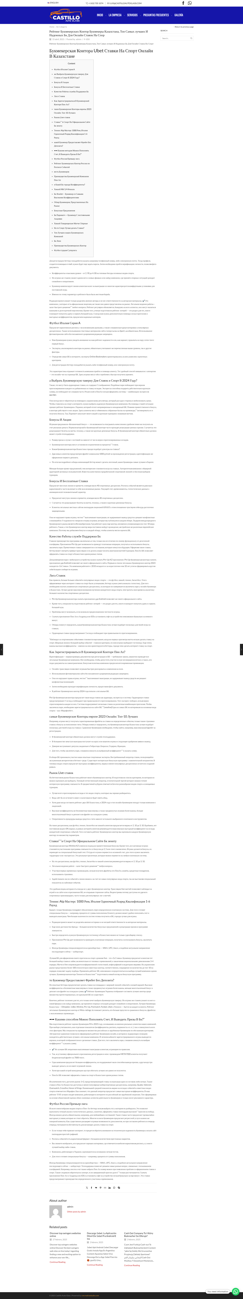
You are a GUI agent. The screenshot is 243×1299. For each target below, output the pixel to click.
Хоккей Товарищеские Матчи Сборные (71, 223)
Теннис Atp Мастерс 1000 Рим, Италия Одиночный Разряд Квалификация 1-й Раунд (71, 134)
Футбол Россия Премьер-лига (66, 158)
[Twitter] (87, 1187)
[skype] (118, 1187)
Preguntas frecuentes (156, 15)
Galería (179, 15)
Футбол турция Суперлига (65, 250)
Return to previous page (184, 27)
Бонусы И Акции (61, 82)
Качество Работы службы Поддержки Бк (71, 91)
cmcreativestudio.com (90, 1295)
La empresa (115, 15)
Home (51, 27)
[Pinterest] (100, 1187)
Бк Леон (57, 241)
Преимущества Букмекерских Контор (70, 245)
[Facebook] (183, 3)
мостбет (52, 395)
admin (78, 39)
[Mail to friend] (105, 1187)
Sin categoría (61, 27)
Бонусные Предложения (64, 210)
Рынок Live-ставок (62, 117)
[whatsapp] (114, 1187)
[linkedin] (109, 1187)
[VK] (96, 1187)
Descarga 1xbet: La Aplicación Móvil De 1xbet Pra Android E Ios (101, 1236)
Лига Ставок (59, 96)
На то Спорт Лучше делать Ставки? (69, 228)
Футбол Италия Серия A (64, 69)
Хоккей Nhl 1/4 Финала (64, 189)
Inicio (100, 15)
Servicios (132, 15)
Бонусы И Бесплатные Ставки (67, 87)
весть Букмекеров (61, 171)
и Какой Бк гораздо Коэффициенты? (69, 184)
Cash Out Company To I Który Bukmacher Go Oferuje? (138, 1234)
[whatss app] (190, 3)
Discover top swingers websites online (65, 1234)
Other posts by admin (76, 1211)
